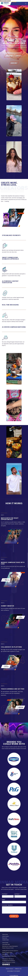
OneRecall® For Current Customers (10, 950)
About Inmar (5, 934)
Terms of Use (18, 968)
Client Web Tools (6, 944)
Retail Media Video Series (8, 958)
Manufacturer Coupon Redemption (10, 946)
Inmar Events (5, 942)
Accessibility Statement (13, 971)
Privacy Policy (9, 968)
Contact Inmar (5, 939)
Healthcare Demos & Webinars (9, 956)
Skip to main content (5, 1)
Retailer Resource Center (8, 948)
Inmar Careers (5, 936)
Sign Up (8, 56)
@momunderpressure (14, 96)
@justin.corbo (13, 490)
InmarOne (5, 954)
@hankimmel (13, 133)
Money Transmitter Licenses (8, 962)
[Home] (5, 3)
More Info (14, 63)
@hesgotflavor (13, 454)
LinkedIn (3, 964)
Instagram (5, 964)
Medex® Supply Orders (7, 952)
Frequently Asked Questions (8, 960)
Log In (18, 56)
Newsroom (4, 938)
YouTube (9, 964)
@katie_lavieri (13, 169)
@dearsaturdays (13, 380)
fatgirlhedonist (13, 417)
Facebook (7, 964)
